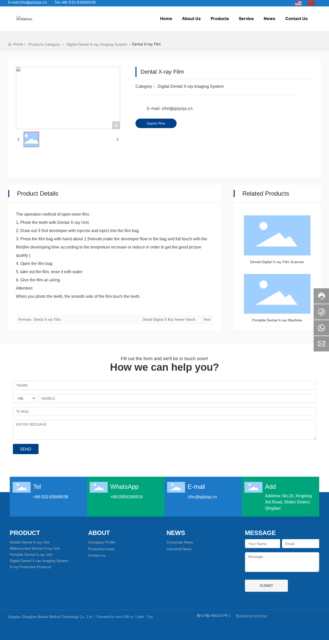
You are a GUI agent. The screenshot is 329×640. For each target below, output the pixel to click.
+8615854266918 (126, 497)
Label (139, 617)
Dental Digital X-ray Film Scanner (277, 262)
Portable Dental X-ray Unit (31, 554)
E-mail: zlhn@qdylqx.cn (170, 108)
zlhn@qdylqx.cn (202, 497)
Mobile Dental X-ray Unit (29, 542)
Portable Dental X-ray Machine (277, 320)
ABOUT (99, 532)
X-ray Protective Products (30, 567)
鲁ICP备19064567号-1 (214, 616)
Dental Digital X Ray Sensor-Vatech (169, 319)
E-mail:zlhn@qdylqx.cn (27, 2)
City (150, 617)
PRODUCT (25, 532)
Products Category (44, 44)
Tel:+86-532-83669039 (75, 2)
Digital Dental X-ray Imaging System (97, 44)
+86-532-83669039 (50, 497)
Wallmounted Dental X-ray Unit (35, 548)
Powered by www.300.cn (115, 617)
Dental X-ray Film (47, 319)
